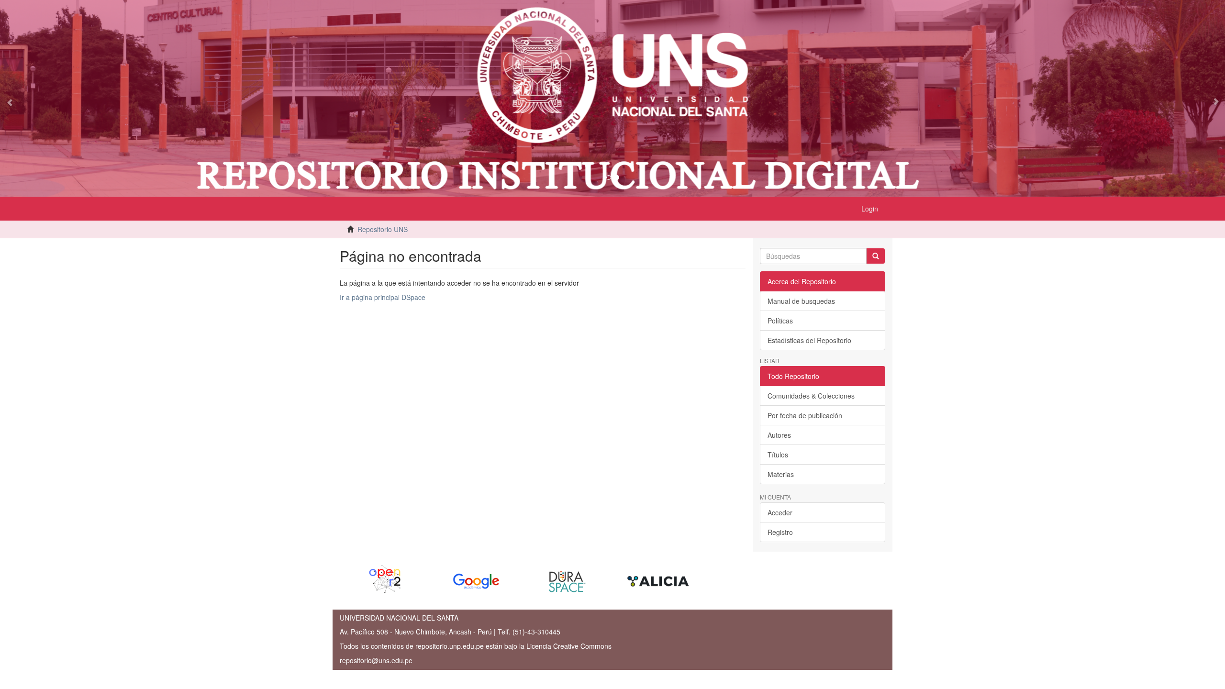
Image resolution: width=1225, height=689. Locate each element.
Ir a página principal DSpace (382, 297)
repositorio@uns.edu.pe (376, 660)
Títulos (778, 454)
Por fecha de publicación (805, 415)
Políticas (780, 320)
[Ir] (875, 256)
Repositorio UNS (382, 229)
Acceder (780, 512)
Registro (780, 532)
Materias (781, 474)
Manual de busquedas (801, 301)
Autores (779, 435)
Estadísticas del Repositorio (809, 340)
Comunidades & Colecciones (811, 395)
